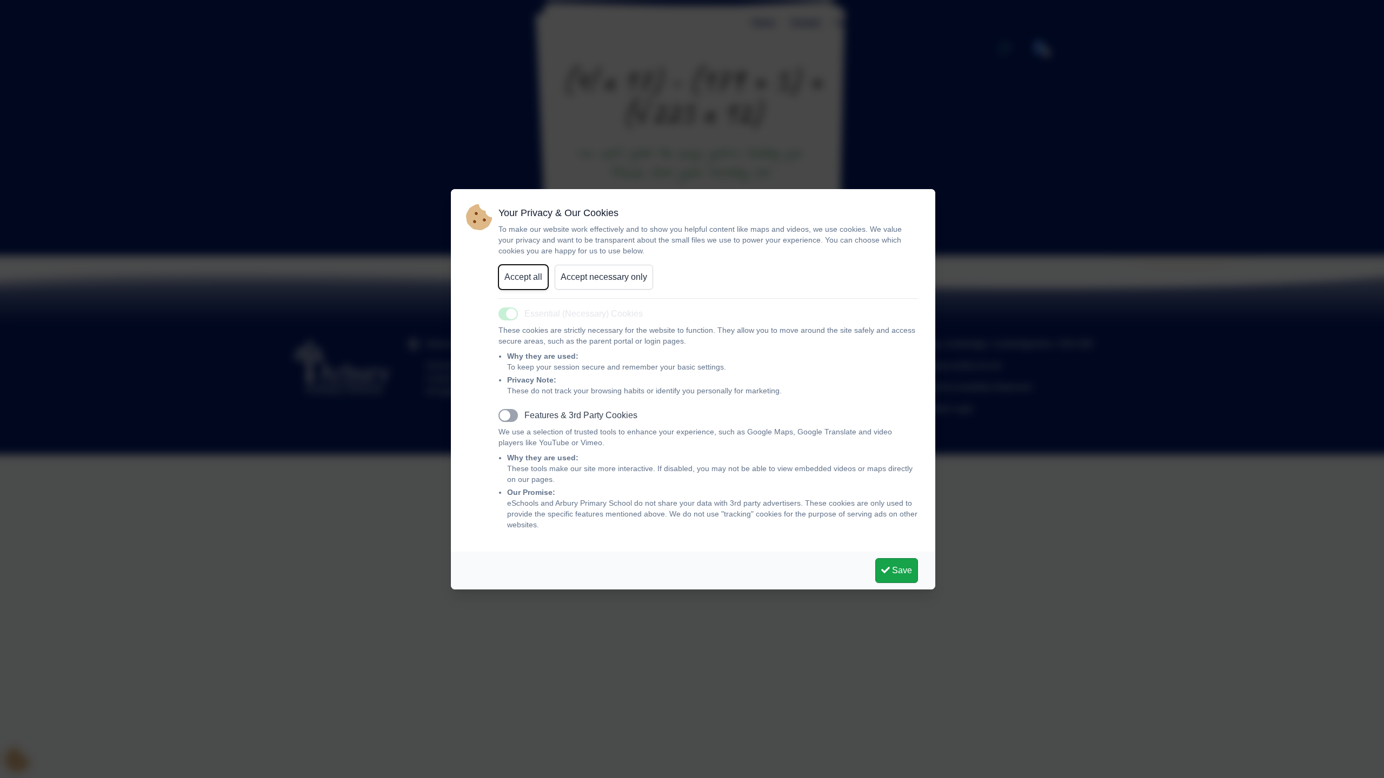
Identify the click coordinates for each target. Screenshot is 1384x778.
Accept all (523, 276)
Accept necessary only (604, 276)
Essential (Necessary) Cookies (583, 313)
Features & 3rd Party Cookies (580, 415)
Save (901, 570)
